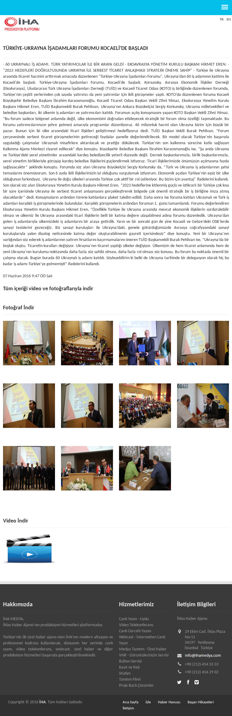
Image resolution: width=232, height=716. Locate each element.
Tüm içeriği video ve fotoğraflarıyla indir (48, 289)
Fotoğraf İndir (18, 308)
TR (222, 19)
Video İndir (15, 521)
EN (229, 19)
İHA (42, 702)
